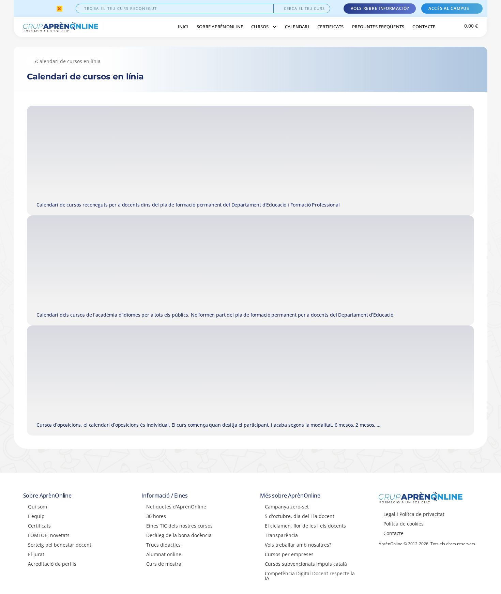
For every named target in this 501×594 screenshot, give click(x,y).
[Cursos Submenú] (274, 27)
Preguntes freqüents (378, 27)
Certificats (330, 27)
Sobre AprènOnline (220, 27)
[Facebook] (25, 8)
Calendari (297, 27)
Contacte (423, 27)
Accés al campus (448, 8)
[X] (42, 8)
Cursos (260, 27)
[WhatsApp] (50, 8)
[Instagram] (33, 8)
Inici (183, 27)
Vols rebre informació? (380, 8)
